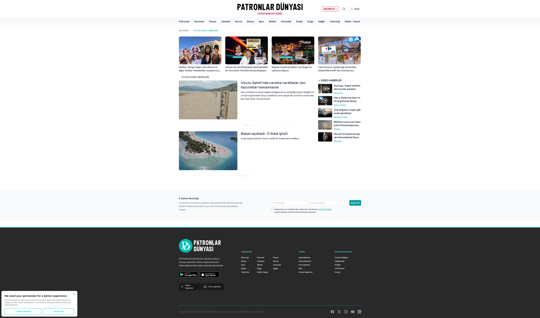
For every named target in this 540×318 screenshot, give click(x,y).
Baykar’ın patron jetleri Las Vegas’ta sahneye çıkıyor (292, 69)
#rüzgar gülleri (340, 117)
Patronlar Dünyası (343, 251)
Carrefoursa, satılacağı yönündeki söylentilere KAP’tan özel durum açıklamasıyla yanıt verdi (337, 69)
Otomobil (286, 21)
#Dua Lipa (338, 93)
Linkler (302, 251)
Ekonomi (199, 21)
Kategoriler (246, 251)
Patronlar (184, 21)
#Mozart (337, 141)
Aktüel (272, 21)
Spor (261, 21)
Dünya (250, 21)
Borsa (238, 21)
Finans (212, 21)
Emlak (299, 21)
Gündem (225, 21)
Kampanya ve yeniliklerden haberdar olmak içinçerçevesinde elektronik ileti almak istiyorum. (303, 210)
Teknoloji (335, 21)
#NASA (337, 129)
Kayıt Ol (355, 202)
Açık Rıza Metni (325, 209)
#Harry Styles (340, 105)
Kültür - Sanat (352, 21)
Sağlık (321, 21)
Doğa (310, 21)
